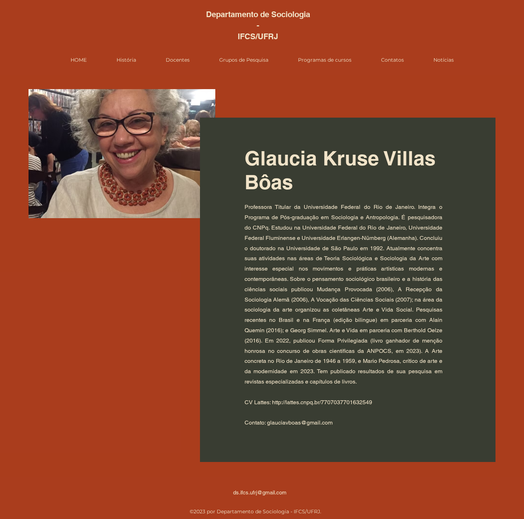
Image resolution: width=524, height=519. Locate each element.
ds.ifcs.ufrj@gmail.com (260, 492)
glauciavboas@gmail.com (300, 422)
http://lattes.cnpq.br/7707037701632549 (322, 402)
